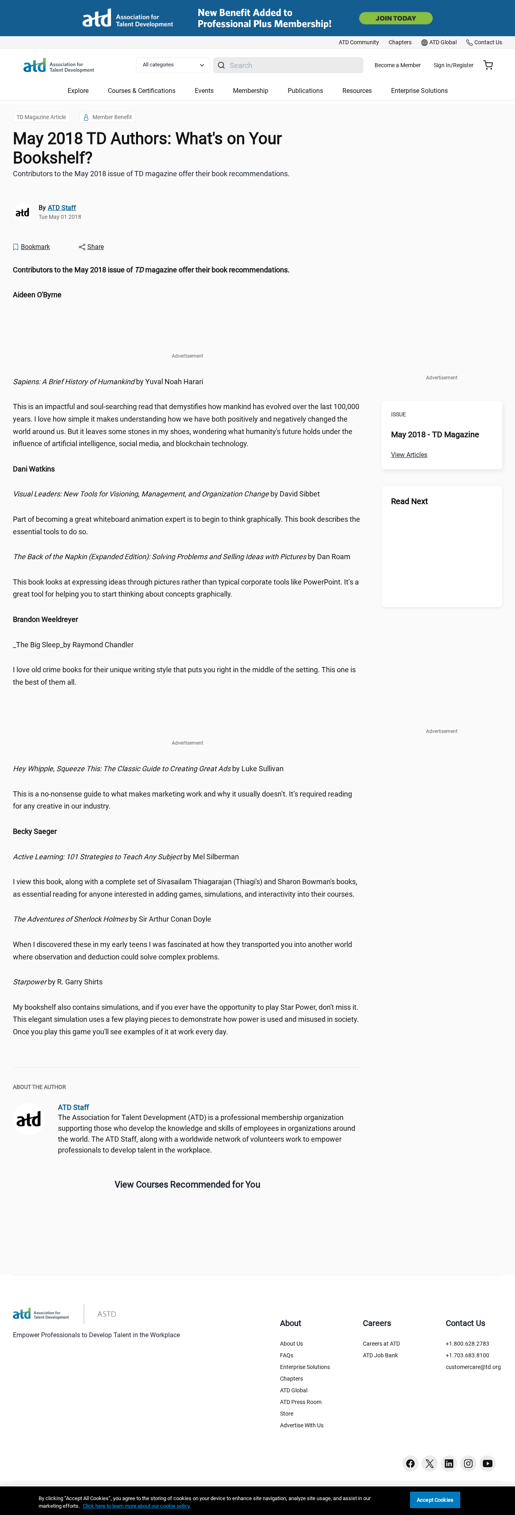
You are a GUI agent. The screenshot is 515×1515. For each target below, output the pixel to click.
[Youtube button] (488, 1463)
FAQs (286, 1355)
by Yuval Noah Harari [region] (108, 381)
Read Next (409, 501)
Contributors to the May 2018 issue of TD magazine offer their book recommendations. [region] (151, 173)
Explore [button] (78, 91)
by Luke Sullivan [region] (148, 768)
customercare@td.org (473, 1367)
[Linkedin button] (449, 1463)
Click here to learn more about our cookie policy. (137, 1506)
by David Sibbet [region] (166, 494)
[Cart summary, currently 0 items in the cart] (491, 65)
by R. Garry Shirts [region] (58, 982)
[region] (187, 270)
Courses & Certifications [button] (141, 91)
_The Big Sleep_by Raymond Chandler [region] (73, 644)
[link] (359, 42)
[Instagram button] (468, 1463)
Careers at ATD (381, 1343)
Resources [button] (357, 91)
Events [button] (204, 91)
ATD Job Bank (380, 1355)
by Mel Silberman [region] (126, 856)
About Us (291, 1343)
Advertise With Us (301, 1425)
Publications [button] (305, 91)
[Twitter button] (430, 1463)
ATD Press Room (300, 1402)
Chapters (291, 1378)
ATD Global (293, 1390)
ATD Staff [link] (62, 208)
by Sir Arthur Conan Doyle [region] (112, 919)
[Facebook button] (410, 1463)
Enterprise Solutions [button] (419, 91)
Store (286, 1413)
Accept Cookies (435, 1500)
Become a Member (398, 65)
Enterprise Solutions (305, 1367)
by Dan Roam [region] (181, 556)
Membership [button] (250, 91)
